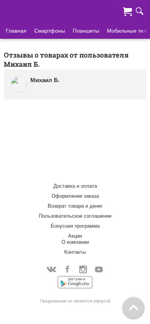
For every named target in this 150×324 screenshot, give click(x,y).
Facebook (67, 269)
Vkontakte (51, 269)
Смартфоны (49, 31)
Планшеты (86, 31)
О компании (75, 242)
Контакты (75, 252)
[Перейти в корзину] (127, 10)
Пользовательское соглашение (75, 216)
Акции (75, 236)
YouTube (98, 269)
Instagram (83, 269)
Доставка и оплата (75, 186)
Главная (16, 31)
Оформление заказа (75, 196)
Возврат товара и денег (75, 206)
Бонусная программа (75, 226)
